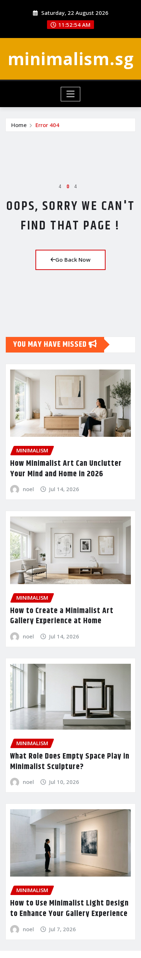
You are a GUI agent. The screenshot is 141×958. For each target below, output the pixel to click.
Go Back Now (72, 259)
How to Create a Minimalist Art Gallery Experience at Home (62, 616)
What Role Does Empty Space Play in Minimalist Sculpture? (69, 761)
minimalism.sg (71, 58)
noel (28, 489)
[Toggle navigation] (71, 94)
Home (19, 124)
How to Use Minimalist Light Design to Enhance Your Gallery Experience (69, 908)
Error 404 (47, 124)
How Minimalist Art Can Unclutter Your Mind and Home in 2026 (66, 468)
